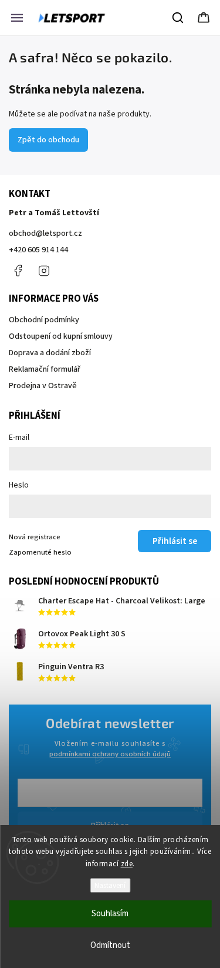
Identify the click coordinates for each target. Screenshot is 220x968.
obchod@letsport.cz (45, 233)
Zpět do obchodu (48, 140)
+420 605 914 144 (38, 250)
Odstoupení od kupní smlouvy (61, 336)
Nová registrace (34, 537)
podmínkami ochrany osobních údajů (110, 754)
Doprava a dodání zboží (50, 353)
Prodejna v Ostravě (43, 386)
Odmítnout (110, 945)
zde (127, 864)
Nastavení (110, 885)
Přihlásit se (175, 541)
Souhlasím (110, 913)
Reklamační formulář (44, 369)
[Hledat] (178, 17)
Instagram (44, 270)
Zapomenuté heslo (40, 552)
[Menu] (17, 17)
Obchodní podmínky (44, 320)
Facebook (17, 270)
